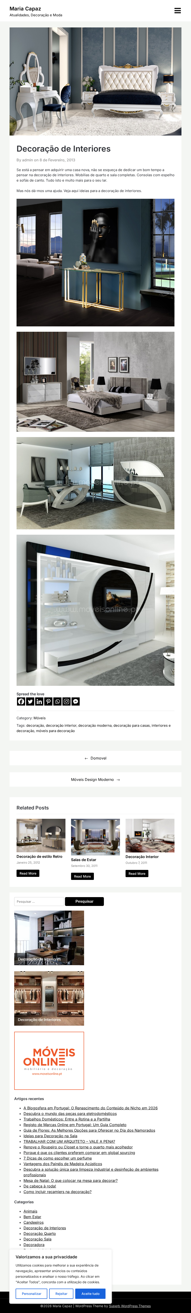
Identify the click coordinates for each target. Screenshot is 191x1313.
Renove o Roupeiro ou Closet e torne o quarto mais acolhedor (78, 1147)
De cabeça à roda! (40, 1186)
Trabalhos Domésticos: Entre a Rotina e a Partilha (67, 1119)
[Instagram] (66, 701)
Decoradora (34, 1244)
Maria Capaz (25, 9)
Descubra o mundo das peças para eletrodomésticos (70, 1113)
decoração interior (61, 725)
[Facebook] (21, 701)
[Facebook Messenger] (76, 701)
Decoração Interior (142, 856)
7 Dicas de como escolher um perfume (58, 1158)
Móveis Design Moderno (92, 779)
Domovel (98, 758)
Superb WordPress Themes (130, 1306)
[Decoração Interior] (150, 851)
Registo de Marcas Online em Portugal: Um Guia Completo (75, 1124)
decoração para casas (131, 725)
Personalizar (31, 1294)
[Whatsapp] (57, 701)
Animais (30, 1211)
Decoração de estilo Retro (39, 856)
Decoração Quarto (40, 1233)
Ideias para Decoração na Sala (50, 1136)
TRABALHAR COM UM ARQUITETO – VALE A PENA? (69, 1141)
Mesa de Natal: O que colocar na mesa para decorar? (71, 1180)
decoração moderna (95, 725)
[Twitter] (30, 701)
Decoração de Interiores (45, 1228)
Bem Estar (32, 1216)
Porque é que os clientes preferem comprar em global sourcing (79, 1152)
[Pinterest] (48, 701)
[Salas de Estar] (95, 854)
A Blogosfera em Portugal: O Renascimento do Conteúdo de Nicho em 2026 (91, 1108)
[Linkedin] (39, 701)
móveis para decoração (55, 731)
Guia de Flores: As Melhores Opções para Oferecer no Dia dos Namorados (89, 1130)
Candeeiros (34, 1222)
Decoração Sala (37, 1239)
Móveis (40, 718)
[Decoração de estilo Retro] (41, 851)
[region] (60, 1276)
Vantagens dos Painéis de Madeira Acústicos (63, 1163)
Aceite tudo (90, 1294)
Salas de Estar (83, 859)
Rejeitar (61, 1294)
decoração (35, 725)
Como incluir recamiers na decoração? (58, 1191)
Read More (28, 873)
